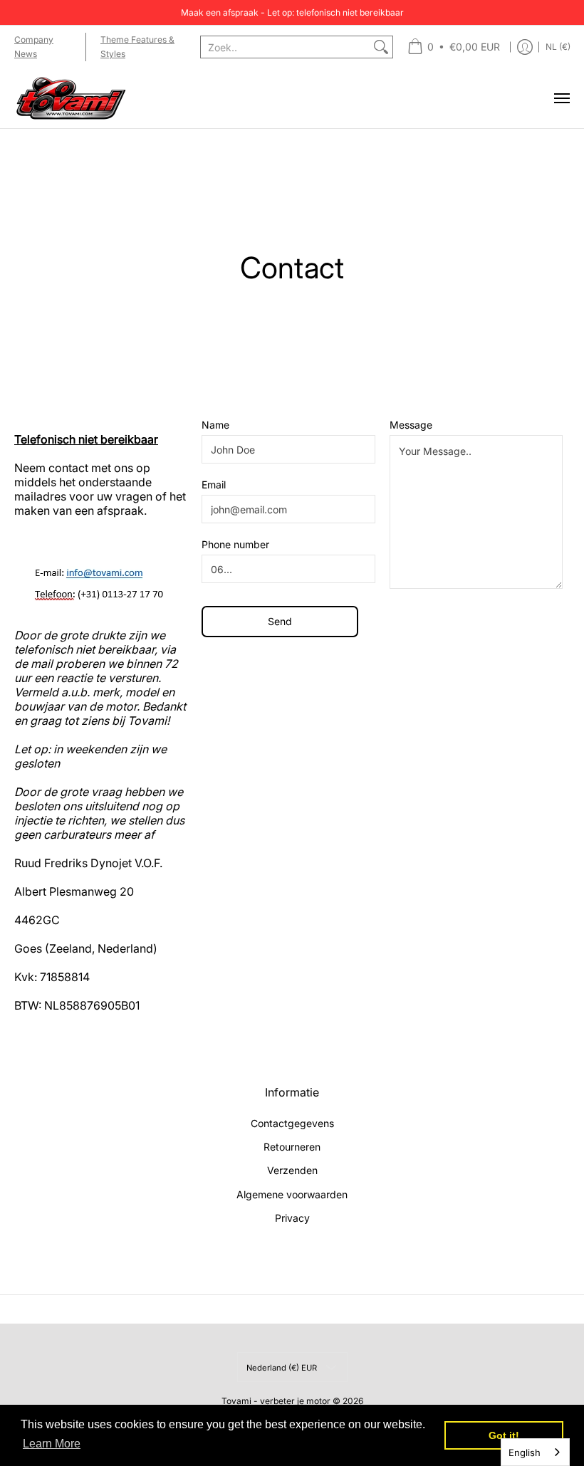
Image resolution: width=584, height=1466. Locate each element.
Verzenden (292, 1170)
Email (214, 484)
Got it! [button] (504, 1435)
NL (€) (558, 46)
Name (215, 425)
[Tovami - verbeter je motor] (71, 98)
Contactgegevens (292, 1123)
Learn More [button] (51, 1444)
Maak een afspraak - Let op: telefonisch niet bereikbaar (292, 12)
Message (411, 425)
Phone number (235, 544)
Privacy (292, 1218)
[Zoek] (381, 47)
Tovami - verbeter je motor (275, 1401)
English (525, 1452)
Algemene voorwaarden (292, 1194)
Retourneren (292, 1147)
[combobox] (285, 47)
